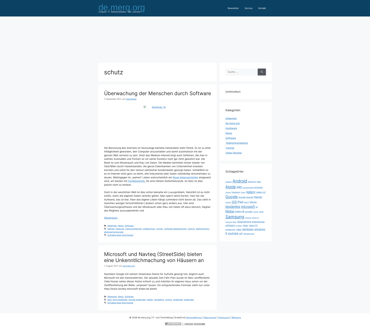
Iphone (253, 202)
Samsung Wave (231, 222)
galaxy (251, 192)
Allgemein (112, 225)
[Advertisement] (185, 38)
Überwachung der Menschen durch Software (157, 93)
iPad (240, 202)
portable (248, 211)
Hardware (231, 128)
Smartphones (258, 222)
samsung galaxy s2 (252, 218)
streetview (189, 299)
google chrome (245, 197)
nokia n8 (239, 211)
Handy (258, 197)
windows (248, 229)
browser (259, 187)
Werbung (236, 317)
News (121, 225)
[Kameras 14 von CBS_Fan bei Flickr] (157, 123)
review (255, 212)
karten (150, 299)
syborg (191, 228)
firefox (243, 192)
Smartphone (244, 221)
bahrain (111, 228)
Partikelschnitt (136, 181)
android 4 (252, 181)
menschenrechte (133, 228)
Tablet (245, 225)
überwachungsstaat (113, 232)
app (259, 181)
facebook (236, 192)
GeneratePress (194, 317)
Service (248, 8)
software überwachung (175, 228)
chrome (228, 192)
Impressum (224, 317)
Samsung (234, 216)
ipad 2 (246, 202)
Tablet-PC (253, 225)
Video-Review (233, 152)
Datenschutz (210, 317)
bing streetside (120, 299)
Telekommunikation (236, 143)
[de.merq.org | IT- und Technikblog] (125, 8)
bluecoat (120, 228)
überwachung (202, 228)
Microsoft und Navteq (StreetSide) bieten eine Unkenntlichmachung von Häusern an (154, 257)
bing (109, 299)
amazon (228, 182)
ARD (239, 187)
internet (228, 202)
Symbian (239, 226)
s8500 (261, 212)
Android (240, 180)
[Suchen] (262, 72)
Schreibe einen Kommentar (120, 235)
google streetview (137, 299)
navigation (159, 299)
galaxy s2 (261, 192)
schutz (159, 228)
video (239, 229)
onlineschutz (149, 228)
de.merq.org (232, 123)
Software (129, 225)
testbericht (230, 229)
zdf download (248, 234)
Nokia (229, 211)
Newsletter (233, 8)
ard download (248, 187)
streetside (178, 299)
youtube (233, 233)
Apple (230, 186)
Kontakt (262, 8)
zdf (241, 233)
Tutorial (229, 147)
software (230, 225)
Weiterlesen (111, 217)
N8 (257, 207)
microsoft (248, 206)
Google (231, 197)
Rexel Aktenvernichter (185, 177)
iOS (234, 202)
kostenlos (232, 206)
